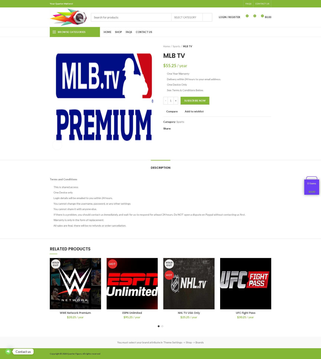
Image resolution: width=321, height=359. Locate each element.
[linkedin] (234, 3)
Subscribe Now (195, 100)
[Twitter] (225, 3)
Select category (185, 17)
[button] (155, 272)
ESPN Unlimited (132, 313)
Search (207, 17)
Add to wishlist (194, 111)
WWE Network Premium (75, 313)
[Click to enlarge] (57, 145)
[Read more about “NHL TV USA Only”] (211, 272)
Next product (269, 46)
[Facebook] (220, 3)
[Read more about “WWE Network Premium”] (98, 272)
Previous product (262, 46)
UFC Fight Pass (245, 313)
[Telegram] (239, 3)
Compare (172, 111)
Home (166, 46)
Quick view (98, 281)
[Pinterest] (230, 3)
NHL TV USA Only (189, 313)
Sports (176, 46)
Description (160, 168)
